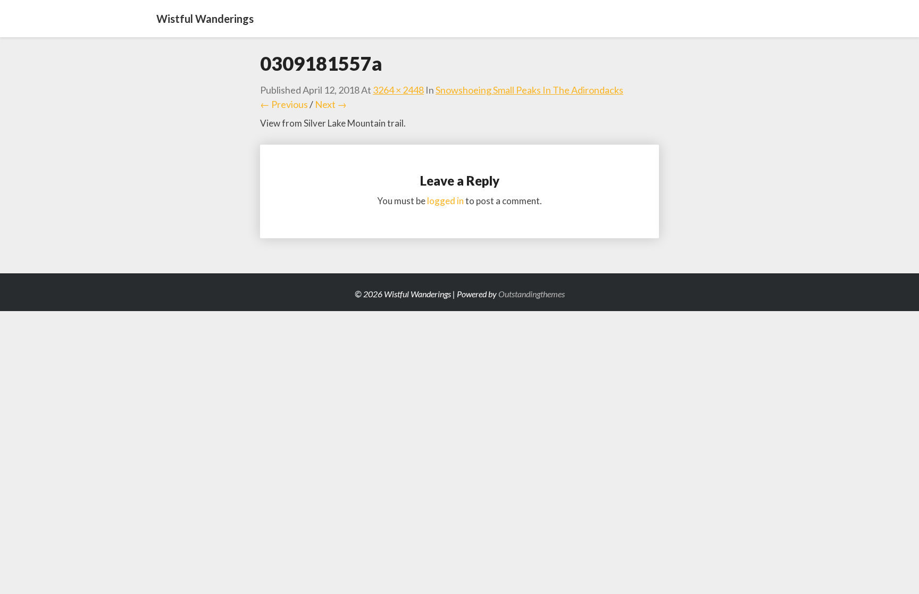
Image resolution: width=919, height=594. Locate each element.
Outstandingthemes (531, 294)
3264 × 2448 (398, 90)
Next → (331, 104)
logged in (445, 200)
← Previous (284, 104)
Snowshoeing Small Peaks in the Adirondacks (529, 90)
